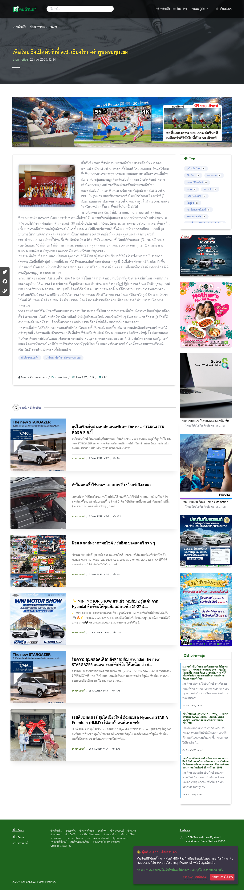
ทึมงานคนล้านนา (38, 377)
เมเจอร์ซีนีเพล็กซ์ (197, 182)
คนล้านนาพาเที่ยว (79, 842)
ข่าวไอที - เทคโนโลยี (98, 838)
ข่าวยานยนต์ (117, 830)
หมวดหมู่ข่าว (200, 8)
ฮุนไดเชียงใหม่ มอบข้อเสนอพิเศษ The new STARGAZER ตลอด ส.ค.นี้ (118, 429)
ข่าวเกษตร (56, 834)
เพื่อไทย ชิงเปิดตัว (29, 357)
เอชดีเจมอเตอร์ (196, 196)
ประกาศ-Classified (61, 845)
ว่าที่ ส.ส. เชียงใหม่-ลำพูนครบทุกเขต (63, 357)
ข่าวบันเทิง (70, 834)
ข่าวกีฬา (102, 830)
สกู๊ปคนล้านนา (120, 838)
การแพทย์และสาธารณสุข (106, 842)
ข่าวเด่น (132, 830)
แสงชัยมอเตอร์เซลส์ (198, 209)
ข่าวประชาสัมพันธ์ (74, 838)
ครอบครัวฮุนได (196, 216)
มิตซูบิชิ (192, 203)
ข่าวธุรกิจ (71, 830)
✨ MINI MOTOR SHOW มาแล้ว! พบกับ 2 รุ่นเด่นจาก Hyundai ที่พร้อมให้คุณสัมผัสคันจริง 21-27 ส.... (115, 604)
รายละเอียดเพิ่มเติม (195, 877)
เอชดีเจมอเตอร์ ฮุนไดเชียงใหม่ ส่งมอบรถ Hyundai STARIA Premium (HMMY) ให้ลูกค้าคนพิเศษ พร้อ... (120, 720)
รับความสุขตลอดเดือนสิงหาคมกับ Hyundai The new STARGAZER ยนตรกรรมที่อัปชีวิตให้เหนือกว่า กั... (116, 662)
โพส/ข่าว (182, 8)
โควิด (191, 189)
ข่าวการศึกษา (86, 830)
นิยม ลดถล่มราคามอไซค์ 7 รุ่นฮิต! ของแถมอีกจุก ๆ (113, 543)
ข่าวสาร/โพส (37, 26)
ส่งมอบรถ (213, 175)
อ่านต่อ (53, 26)
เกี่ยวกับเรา (225, 8)
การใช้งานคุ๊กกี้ (20, 843)
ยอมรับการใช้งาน (222, 877)
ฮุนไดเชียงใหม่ (195, 168)
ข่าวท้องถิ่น (56, 830)
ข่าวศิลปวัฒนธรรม (90, 834)
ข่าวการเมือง (20, 59)
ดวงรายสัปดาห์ (59, 842)
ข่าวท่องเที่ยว (110, 834)
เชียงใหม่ (193, 175)
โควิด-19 (210, 189)
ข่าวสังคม (56, 838)
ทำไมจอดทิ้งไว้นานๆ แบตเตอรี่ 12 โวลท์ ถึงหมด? (111, 485)
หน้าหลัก (165, 8)
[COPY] (5, 291)
